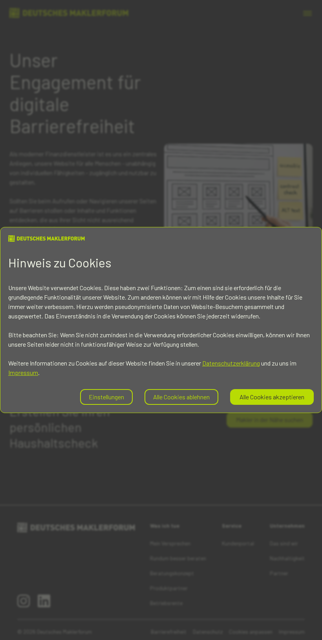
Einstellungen (106, 396)
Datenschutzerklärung (231, 363)
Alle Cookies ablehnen (181, 396)
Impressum (23, 372)
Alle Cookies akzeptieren (272, 396)
